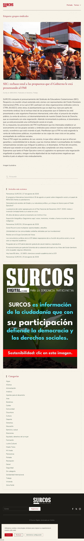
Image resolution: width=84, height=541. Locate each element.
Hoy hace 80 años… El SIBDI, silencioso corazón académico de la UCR (31, 253)
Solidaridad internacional (15, 475)
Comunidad (10, 409)
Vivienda (9, 482)
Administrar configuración (33, 535)
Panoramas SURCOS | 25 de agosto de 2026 (22, 257)
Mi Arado (9, 450)
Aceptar (8, 535)
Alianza (9, 385)
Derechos (29, 93)
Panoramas (10, 454)
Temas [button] (76, 5)
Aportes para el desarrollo (15, 395)
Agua (8, 381)
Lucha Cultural (11, 443)
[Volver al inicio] (8, 5)
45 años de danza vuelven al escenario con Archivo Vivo (26, 215)
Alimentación (11, 388)
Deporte (9, 419)
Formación (10, 440)
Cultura (8, 416)
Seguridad (9, 468)
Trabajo (35, 93)
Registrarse (34, 509)
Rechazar (18, 535)
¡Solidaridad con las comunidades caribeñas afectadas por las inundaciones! (33, 231)
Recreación (10, 461)
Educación (9, 426)
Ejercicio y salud (12, 430)
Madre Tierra (10, 447)
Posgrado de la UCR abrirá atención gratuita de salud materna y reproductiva (33, 244)
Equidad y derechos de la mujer (17, 437)
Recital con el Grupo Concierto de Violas (20, 235)
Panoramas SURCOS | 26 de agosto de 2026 (22, 224)
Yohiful (52, 520)
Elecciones (10, 433)
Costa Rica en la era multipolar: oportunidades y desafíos (26, 228)
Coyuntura (10, 412)
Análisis (9, 392)
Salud (8, 464)
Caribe (8, 405)
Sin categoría (10, 471)
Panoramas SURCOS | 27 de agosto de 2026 (22, 194)
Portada (69, 5)
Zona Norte (10, 485)
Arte (7, 398)
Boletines (9, 402)
